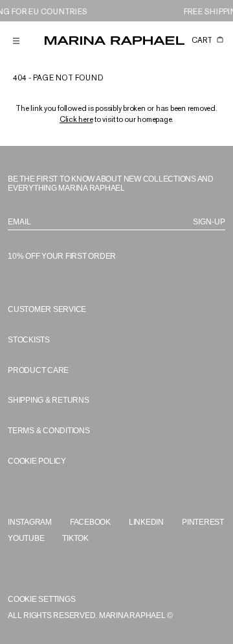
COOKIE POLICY (37, 461)
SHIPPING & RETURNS (48, 400)
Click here (76, 119)
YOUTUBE (26, 538)
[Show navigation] (16, 40)
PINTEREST (203, 522)
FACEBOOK (90, 522)
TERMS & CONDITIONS (49, 430)
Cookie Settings (41, 599)
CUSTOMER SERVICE (47, 309)
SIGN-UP (209, 221)
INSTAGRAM (30, 522)
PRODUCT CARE (38, 370)
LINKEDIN (146, 522)
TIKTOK (75, 538)
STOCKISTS (29, 339)
